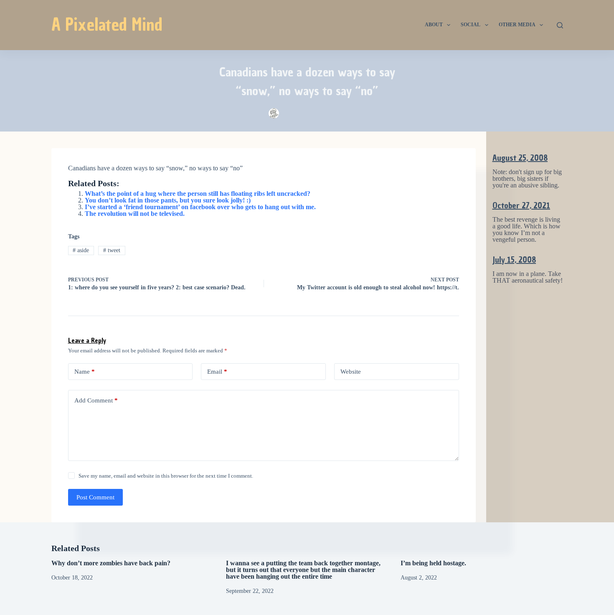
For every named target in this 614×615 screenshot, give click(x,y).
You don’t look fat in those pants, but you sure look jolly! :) (168, 200)
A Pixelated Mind (106, 24)
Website (350, 371)
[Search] (560, 25)
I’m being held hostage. (433, 563)
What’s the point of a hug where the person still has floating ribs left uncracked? (197, 193)
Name (84, 371)
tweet (111, 250)
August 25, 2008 (520, 158)
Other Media (517, 25)
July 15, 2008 (514, 260)
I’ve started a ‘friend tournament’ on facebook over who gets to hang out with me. (200, 206)
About (434, 25)
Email (217, 371)
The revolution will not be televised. (135, 213)
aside (81, 250)
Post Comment (95, 497)
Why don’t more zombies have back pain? (110, 563)
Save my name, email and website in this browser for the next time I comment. (166, 476)
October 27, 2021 (521, 205)
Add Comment (96, 400)
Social (470, 25)
